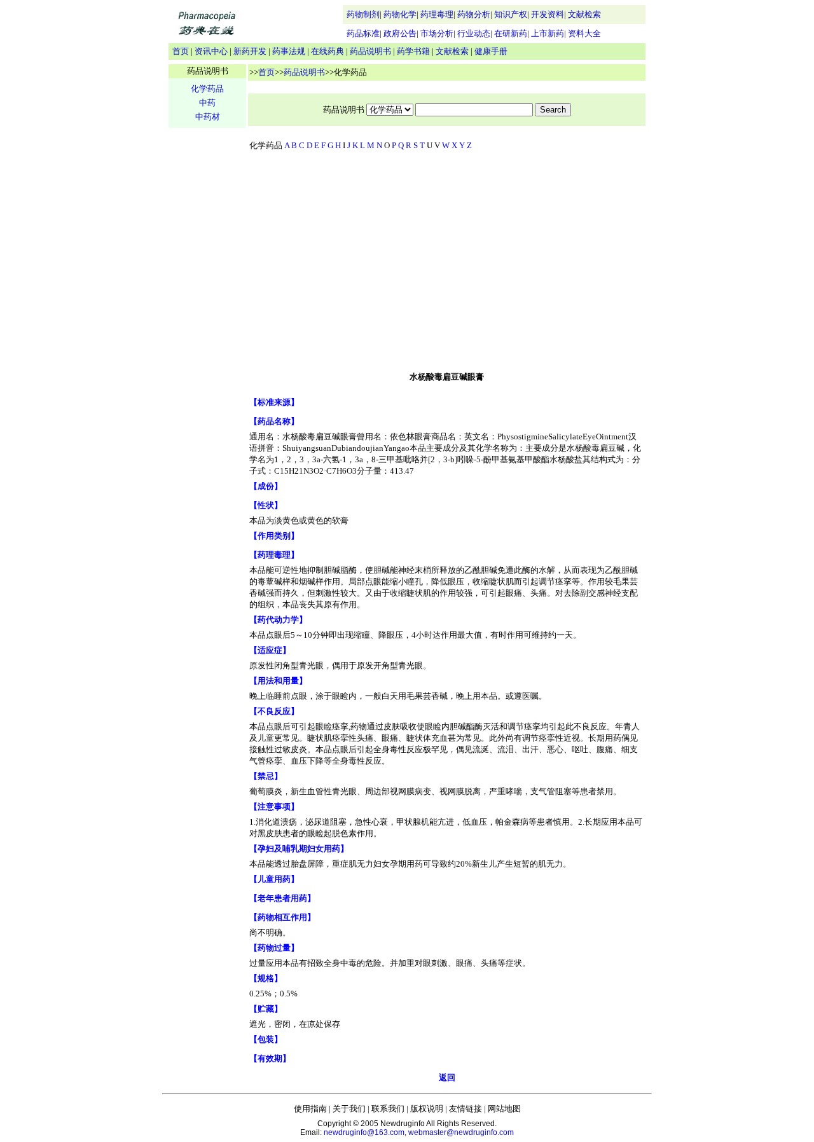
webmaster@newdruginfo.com (461, 1132)
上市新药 (547, 33)
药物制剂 (363, 14)
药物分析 (473, 14)
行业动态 (473, 33)
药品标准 (363, 33)
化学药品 (207, 88)
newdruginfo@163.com (364, 1132)
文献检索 (584, 14)
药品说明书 (370, 51)
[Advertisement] (447, 264)
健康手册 (490, 51)
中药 (207, 102)
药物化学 (400, 14)
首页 (180, 51)
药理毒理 (436, 14)
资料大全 (584, 33)
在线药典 (327, 51)
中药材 (207, 116)
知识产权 (510, 14)
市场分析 (436, 33)
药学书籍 (413, 51)
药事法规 (288, 51)
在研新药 (510, 33)
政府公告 (400, 33)
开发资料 (547, 14)
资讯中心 (211, 51)
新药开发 (249, 51)
